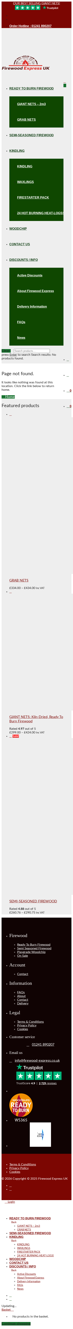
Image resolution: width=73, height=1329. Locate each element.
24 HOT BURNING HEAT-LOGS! (40, 213)
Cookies (22, 1029)
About (21, 996)
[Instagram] (10, 19)
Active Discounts (29, 275)
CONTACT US (19, 244)
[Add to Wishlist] (10, 414)
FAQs (21, 322)
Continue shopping (16, 1323)
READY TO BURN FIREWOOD (31, 88)
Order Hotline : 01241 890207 (30, 26)
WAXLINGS (25, 182)
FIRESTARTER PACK (33, 197)
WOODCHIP (18, 228)
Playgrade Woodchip (31, 952)
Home (9, 397)
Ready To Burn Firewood (33, 944)
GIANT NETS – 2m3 (31, 104)
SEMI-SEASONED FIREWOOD (31, 135)
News (21, 337)
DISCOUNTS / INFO (23, 259)
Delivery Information (32, 306)
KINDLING (17, 150)
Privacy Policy (26, 1025)
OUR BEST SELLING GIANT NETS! (36, 3)
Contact (22, 974)
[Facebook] (10, 15)
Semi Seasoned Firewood (34, 948)
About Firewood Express (35, 291)
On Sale (22, 955)
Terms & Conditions (30, 1021)
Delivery (22, 1003)
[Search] (68, 359)
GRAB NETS (26, 119)
